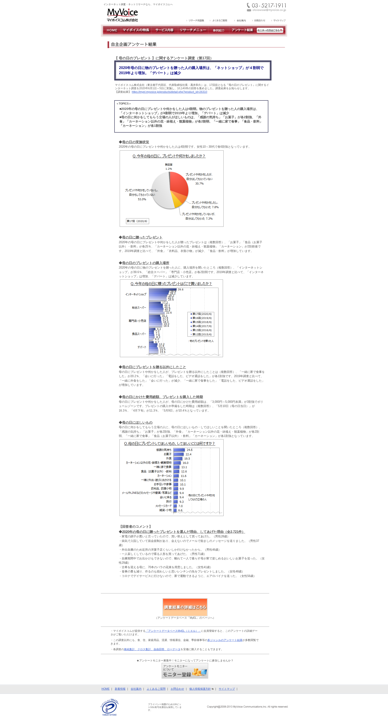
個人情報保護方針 (200, 688)
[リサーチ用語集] (195, 20)
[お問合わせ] (258, 20)
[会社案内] (240, 20)
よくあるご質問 (156, 688)
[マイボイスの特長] (136, 34)
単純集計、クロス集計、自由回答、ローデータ (152, 649)
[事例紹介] (218, 34)
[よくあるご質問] (218, 20)
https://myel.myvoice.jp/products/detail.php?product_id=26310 (169, 91)
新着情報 (120, 688)
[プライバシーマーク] (109, 707)
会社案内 (136, 688)
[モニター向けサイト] (271, 34)
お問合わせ (177, 688)
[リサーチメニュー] (193, 34)
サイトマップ (227, 688)
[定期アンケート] (242, 34)
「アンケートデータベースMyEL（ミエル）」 (173, 630)
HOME (105, 688)
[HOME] (111, 34)
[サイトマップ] (278, 20)
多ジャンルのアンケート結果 (224, 640)
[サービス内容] (164, 34)
